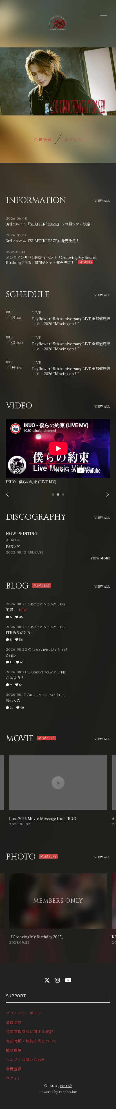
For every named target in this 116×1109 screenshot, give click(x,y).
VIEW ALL (102, 200)
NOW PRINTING (21, 533)
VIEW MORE (100, 558)
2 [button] (58, 496)
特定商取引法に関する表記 (29, 1031)
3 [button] (63, 496)
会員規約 (14, 1022)
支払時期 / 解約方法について (31, 1041)
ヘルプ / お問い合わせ (25, 1059)
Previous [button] (8, 494)
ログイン (73, 139)
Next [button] (106, 494)
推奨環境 (14, 1050)
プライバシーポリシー (25, 1013)
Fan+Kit (66, 1085)
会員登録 (43, 139)
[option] (58, 452)
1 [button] (53, 496)
